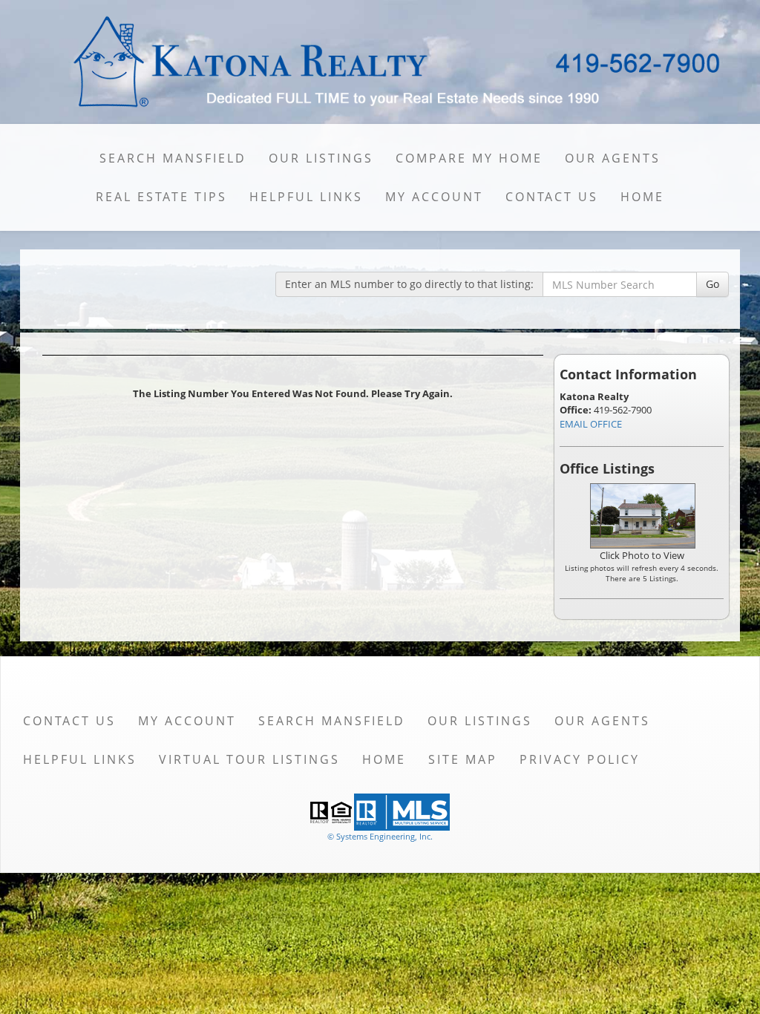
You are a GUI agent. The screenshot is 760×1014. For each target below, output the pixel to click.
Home (642, 197)
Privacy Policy (580, 759)
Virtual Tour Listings (249, 759)
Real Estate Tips (161, 197)
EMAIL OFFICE (591, 424)
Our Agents (613, 158)
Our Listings (321, 158)
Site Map (462, 759)
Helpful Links (306, 197)
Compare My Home (469, 158)
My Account (434, 197)
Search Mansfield (172, 158)
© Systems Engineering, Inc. (380, 836)
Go (712, 284)
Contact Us (551, 197)
